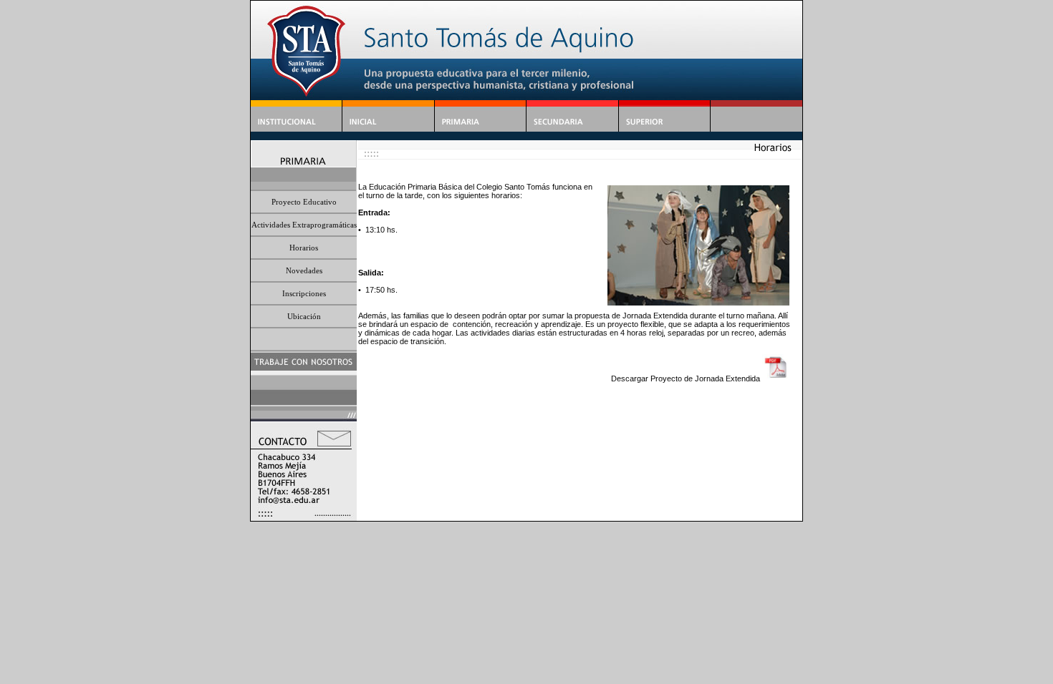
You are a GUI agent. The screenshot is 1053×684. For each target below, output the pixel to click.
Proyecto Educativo (304, 201)
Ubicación (304, 316)
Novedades (304, 270)
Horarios (303, 247)
